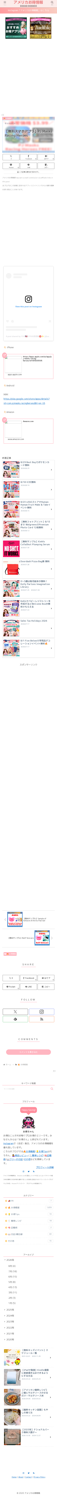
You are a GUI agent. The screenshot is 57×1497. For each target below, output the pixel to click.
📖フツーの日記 (15, 1159)
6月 (12, 1276)
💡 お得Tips (30, 1214)
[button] (46, 166)
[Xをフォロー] (15, 1012)
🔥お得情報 (29, 1151)
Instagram (8, 1143)
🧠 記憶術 (30, 1227)
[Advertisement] (28, 74)
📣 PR (30, 1200)
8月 (11, 1266)
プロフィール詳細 (45, 1167)
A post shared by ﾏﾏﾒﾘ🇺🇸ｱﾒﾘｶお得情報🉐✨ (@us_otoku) (31, 336)
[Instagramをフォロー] (41, 1012)
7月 (12, 1271)
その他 (27, 1159)
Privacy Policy (39, 1477)
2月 (11, 1297)
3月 (12, 1292)
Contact (28, 1477)
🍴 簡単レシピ (30, 1220)
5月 (11, 1282)
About (20, 1477)
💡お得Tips (42, 1151)
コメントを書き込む (28, 1052)
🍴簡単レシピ (36, 1155)
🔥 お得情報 (11, 954)
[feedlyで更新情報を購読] (15, 1019)
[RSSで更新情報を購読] (41, 1019)
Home (14, 1477)
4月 (12, 1287)
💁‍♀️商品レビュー (20, 1155)
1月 (11, 1303)
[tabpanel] (16, 28)
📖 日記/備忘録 (30, 1234)
